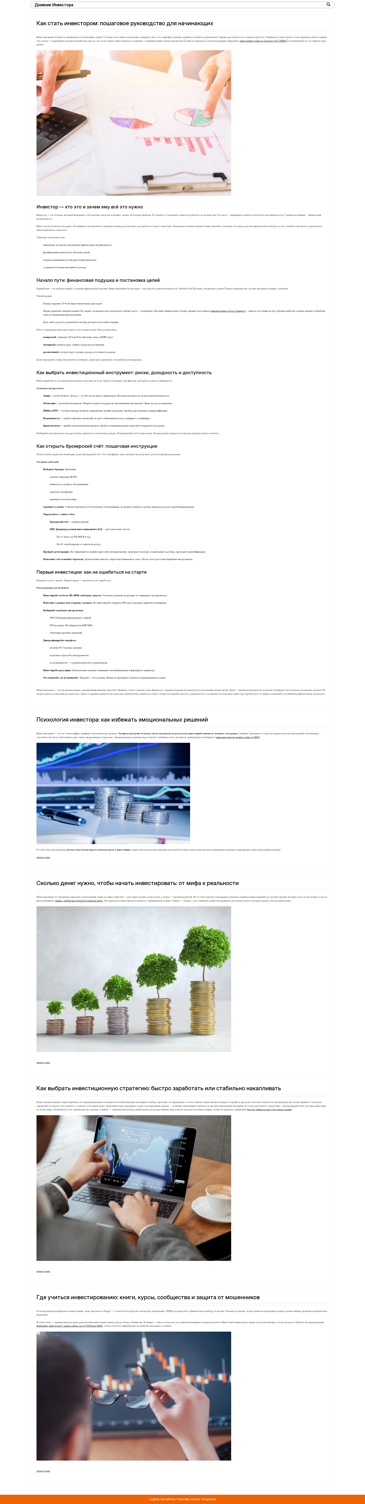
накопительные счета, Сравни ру (228, 311)
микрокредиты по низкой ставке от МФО (238, 737)
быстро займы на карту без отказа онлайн (269, 1109)
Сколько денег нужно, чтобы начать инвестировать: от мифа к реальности (137, 883)
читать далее (43, 857)
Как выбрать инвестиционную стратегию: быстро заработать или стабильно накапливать (158, 1088)
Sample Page (94, 1479)
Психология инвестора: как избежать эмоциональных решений (122, 719)
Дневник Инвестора (54, 4)
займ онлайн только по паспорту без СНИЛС (263, 41)
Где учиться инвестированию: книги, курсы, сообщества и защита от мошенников (148, 1297)
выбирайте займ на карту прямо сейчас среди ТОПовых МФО (69, 1326)
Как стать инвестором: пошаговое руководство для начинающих (124, 23)
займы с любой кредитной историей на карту (79, 900)
